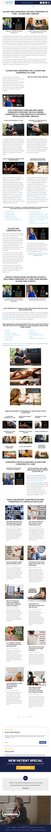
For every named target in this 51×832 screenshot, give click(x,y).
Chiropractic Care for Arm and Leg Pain (38, 214)
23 (27, 716)
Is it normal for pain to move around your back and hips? (13, 644)
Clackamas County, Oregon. (37, 480)
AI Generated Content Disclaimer (38, 830)
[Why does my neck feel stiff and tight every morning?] (36, 637)
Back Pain (7, 330)
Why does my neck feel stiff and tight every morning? (36, 648)
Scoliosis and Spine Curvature (36, 335)
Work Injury (32, 330)
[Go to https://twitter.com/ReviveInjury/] (43, 3)
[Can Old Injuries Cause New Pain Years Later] (14, 552)
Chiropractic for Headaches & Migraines (38, 218)
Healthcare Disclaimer (33, 827)
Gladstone (15, 345)
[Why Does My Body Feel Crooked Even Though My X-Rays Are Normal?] (14, 512)
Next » (31, 716)
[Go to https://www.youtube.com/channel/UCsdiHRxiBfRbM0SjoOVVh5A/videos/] (46, 3)
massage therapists (18, 194)
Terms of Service (16, 830)
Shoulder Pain (8, 338)
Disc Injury (31, 331)
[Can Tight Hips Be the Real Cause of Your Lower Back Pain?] (36, 512)
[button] (14, 24)
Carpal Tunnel (8, 340)
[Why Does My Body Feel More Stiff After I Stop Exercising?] (36, 552)
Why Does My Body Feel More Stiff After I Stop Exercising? (37, 563)
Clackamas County (24, 345)
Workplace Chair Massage (11, 218)
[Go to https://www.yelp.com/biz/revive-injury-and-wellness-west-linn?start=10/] (49, 3)
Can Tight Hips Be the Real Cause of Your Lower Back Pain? (36, 523)
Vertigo (31, 336)
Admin (8, 827)
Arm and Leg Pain (9, 336)
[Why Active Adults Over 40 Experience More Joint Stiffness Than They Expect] (14, 591)
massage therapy (10, 179)
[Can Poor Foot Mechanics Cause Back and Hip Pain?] (36, 594)
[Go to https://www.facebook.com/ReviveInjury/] (41, 3)
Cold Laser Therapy (9, 211)
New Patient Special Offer (16, 343)
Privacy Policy (8, 830)
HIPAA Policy (41, 827)
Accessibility (13, 827)
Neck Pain (7, 331)
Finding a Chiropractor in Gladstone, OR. (38, 223)
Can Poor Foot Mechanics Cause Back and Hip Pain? (36, 605)
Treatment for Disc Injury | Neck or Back (38, 216)
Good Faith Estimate (25, 830)
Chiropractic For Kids (10, 214)
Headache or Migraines (10, 333)
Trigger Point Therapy (10, 216)
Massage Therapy (9, 213)
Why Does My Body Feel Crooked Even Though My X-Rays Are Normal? (14, 523)
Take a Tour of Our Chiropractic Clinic (14, 219)
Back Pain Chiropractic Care (35, 213)
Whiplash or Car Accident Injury (12, 335)
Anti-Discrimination (22, 827)
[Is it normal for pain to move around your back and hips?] (14, 633)
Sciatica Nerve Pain (33, 333)
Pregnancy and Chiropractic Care (37, 338)
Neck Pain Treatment (34, 211)
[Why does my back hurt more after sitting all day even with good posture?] (36, 678)
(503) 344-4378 (27, 3)
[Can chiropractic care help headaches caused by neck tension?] (14, 674)
